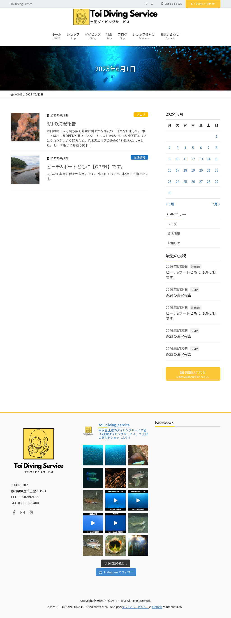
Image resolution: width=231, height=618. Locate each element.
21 (208, 170)
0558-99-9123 (173, 3)
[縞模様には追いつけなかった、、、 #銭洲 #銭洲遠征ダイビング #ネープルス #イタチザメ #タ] (115, 523)
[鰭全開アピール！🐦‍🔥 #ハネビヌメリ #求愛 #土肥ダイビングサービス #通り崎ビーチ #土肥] (138, 523)
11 (185, 159)
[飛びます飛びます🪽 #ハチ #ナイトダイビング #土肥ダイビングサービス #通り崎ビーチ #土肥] (138, 478)
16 (169, 170)
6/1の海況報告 (61, 123)
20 (201, 170)
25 (185, 181)
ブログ (140, 114)
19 (193, 170)
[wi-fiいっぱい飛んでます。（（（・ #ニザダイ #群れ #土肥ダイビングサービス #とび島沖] (93, 455)
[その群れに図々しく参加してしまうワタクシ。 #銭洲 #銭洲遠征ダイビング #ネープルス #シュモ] (115, 500)
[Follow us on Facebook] (14, 512)
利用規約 (157, 607)
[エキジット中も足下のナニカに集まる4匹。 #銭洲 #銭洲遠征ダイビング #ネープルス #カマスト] (93, 523)
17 (177, 170)
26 (193, 181)
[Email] (22, 512)
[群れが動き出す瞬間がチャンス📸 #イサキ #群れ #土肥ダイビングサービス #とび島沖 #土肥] (115, 455)
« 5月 (170, 204)
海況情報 (139, 157)
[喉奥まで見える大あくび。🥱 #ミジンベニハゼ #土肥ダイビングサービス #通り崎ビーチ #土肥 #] (115, 545)
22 (216, 170)
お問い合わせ (205, 4)
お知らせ (173, 243)
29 (216, 181)
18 (185, 170)
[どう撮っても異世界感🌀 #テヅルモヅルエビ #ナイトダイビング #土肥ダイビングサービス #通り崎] (115, 478)
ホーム (150, 3)
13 (201, 159)
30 (169, 193)
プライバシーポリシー (135, 607)
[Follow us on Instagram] (30, 512)
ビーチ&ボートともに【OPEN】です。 (86, 166)
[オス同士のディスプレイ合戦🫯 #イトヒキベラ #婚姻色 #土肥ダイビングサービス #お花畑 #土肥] (93, 478)
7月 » (216, 204)
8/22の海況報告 (178, 354)
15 (216, 159)
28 (208, 181)
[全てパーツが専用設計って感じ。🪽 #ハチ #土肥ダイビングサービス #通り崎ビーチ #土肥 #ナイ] (93, 545)
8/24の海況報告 (178, 295)
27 (201, 181)
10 (177, 159)
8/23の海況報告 (178, 336)
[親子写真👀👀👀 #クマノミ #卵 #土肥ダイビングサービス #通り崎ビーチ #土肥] (138, 455)
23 (169, 181)
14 (208, 159)
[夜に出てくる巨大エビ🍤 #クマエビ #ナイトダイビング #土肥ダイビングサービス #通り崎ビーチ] (93, 500)
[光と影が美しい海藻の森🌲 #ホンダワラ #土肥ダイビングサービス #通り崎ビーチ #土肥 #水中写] (138, 545)
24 (177, 181)
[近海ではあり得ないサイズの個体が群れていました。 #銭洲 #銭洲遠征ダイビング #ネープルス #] (138, 500)
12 (193, 159)
